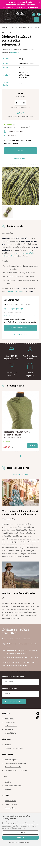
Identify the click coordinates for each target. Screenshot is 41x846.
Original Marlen (11, 733)
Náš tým (8, 782)
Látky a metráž (11, 726)
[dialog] (20, 829)
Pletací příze (12, 27)
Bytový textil (9, 719)
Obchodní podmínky (13, 767)
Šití (4, 598)
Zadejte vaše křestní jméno (13, 677)
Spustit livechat (20, 334)
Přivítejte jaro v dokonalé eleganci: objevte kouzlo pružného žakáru (20, 512)
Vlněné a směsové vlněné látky (13, 437)
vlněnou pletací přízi (10, 256)
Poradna (8, 745)
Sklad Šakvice (10, 801)
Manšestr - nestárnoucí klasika (18, 593)
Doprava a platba (11, 760)
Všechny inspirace (20, 474)
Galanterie (9, 729)
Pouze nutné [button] (20, 832)
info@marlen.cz (32, 7)
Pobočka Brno (10, 808)
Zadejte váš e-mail (9, 689)
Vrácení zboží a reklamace (15, 763)
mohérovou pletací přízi (23, 253)
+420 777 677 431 (15, 309)
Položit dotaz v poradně (20, 328)
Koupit (20, 151)
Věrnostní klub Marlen (14, 748)
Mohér (37, 27)
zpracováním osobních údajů (18, 665)
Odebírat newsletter (13, 702)
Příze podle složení (26, 27)
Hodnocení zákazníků (13, 786)
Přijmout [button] (20, 837)
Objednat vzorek (20, 159)
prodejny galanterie (14, 291)
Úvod (3, 27)
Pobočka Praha (11, 804)
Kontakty (8, 789)
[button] (9, 124)
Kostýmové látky (9, 519)
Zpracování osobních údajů (16, 770)
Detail (32, 446)
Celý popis (14, 52)
